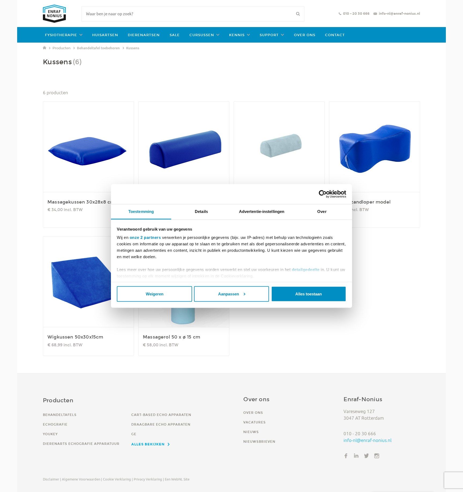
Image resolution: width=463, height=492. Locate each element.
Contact (335, 35)
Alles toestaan (308, 293)
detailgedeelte (306, 269)
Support (269, 35)
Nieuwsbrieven (259, 442)
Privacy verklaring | (149, 479)
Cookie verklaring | (118, 479)
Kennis (237, 35)
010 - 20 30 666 (356, 14)
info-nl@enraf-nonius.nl (399, 14)
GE (133, 434)
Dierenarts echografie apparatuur (81, 444)
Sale (175, 35)
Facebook (345, 455)
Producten (61, 48)
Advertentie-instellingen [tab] (261, 211)
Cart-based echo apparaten (161, 415)
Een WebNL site (177, 479)
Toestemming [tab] (141, 211)
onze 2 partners (145, 237)
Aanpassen (228, 293)
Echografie (55, 424)
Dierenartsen (144, 35)
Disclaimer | (52, 479)
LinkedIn (356, 455)
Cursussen (201, 35)
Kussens (132, 48)
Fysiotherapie (61, 35)
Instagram (376, 455)
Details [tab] (201, 211)
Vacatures (254, 422)
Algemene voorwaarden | (82, 479)
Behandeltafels (60, 415)
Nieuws (251, 432)
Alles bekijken (148, 444)
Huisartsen (105, 35)
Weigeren (154, 293)
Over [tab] (321, 211)
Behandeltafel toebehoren (98, 48)
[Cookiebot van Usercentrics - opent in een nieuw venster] (322, 194)
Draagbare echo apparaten (161, 424)
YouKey (50, 434)
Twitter (366, 455)
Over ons (304, 35)
